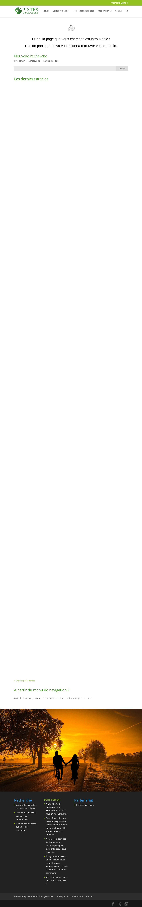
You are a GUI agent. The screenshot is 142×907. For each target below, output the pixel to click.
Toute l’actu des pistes (83, 11)
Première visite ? (119, 3)
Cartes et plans (60, 11)
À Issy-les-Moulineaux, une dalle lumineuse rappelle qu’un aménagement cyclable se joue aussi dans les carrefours (69, 459)
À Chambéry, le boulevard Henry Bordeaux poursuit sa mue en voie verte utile (62, 161)
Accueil (46, 11)
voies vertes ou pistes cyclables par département (26, 816)
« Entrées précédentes (24, 680)
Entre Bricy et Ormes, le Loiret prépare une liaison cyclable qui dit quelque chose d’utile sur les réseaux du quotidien (70, 261)
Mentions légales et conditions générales (33, 896)
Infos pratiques (104, 11)
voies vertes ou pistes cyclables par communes (26, 826)
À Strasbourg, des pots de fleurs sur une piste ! (44, 557)
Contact (118, 11)
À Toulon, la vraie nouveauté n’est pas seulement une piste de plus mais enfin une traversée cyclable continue (71, 657)
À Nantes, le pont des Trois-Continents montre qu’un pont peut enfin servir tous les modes (70, 359)
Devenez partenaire (85, 805)
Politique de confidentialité (70, 896)
